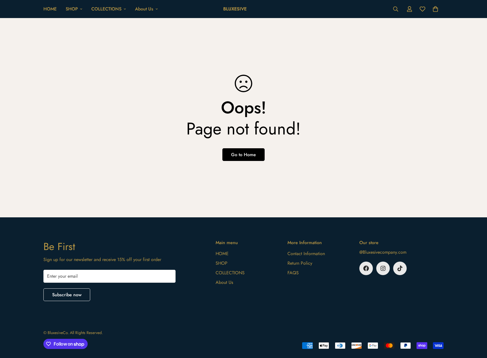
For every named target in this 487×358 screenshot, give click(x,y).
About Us (144, 9)
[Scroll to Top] (476, 327)
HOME (50, 9)
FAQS (293, 272)
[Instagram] (383, 268)
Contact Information (306, 253)
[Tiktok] (400, 268)
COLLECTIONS (106, 9)
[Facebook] (366, 268)
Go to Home (243, 154)
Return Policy (299, 263)
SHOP (72, 9)
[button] (435, 9)
